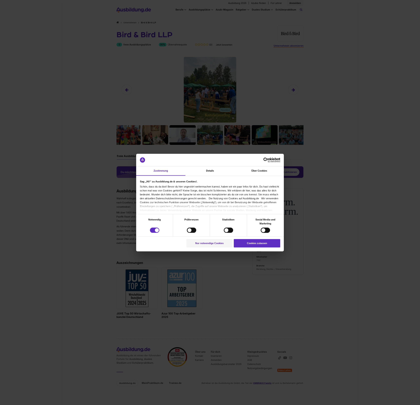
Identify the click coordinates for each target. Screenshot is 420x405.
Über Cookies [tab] (259, 170)
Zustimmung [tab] (161, 170)
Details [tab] (210, 170)
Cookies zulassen (257, 243)
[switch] (191, 230)
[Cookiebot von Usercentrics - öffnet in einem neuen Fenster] (266, 159)
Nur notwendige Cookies (209, 243)
